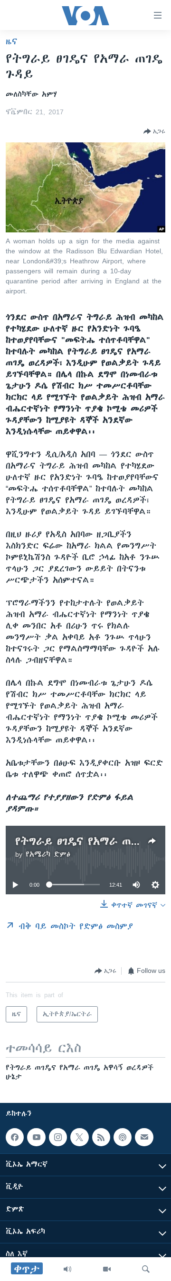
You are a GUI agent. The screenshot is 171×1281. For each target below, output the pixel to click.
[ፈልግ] (146, 1269)
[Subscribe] (144, 1137)
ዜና (12, 41)
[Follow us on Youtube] (36, 1137)
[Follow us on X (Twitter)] (79, 1137)
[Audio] (67, 1269)
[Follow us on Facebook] (15, 1137)
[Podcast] (123, 1137)
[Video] (107, 1269)
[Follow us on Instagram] (58, 1137)
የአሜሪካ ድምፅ (48, 854)
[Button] (154, 131)
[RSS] (101, 1137)
